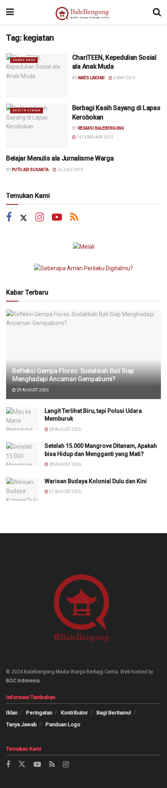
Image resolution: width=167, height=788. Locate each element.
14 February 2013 (94, 137)
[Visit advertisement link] (83, 247)
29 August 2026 (32, 390)
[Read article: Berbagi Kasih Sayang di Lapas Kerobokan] (37, 126)
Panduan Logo (62, 724)
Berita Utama (27, 110)
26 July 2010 (69, 169)
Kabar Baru (24, 60)
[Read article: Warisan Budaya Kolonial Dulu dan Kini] (22, 489)
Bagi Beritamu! (113, 713)
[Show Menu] (10, 12)
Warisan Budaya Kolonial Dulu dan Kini (96, 481)
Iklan (11, 713)
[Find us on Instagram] (39, 218)
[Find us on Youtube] (57, 218)
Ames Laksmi (91, 78)
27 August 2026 (64, 491)
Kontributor (74, 713)
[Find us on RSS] (74, 218)
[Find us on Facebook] (9, 218)
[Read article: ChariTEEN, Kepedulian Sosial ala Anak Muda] (37, 75)
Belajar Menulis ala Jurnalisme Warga (59, 158)
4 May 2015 (123, 78)
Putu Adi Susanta (30, 169)
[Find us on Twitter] (23, 218)
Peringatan (39, 713)
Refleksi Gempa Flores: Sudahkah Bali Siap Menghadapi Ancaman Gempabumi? (73, 375)
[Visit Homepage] (83, 12)
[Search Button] (157, 12)
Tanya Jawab (21, 724)
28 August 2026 (64, 429)
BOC (11, 681)
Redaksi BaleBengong (101, 128)
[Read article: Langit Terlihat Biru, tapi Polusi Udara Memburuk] (22, 418)
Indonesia (28, 681)
